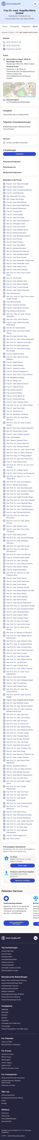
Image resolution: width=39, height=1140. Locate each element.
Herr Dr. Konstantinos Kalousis (17, 251)
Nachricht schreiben (22, 880)
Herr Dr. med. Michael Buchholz (18, 512)
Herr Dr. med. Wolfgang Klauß (17, 254)
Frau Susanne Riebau (14, 393)
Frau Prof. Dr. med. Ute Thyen (17, 792)
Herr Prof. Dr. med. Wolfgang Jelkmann (17, 542)
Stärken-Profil (6, 1065)
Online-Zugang (7, 1062)
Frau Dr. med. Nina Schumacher (18, 745)
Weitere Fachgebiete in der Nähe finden (15, 1029)
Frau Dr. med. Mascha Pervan (17, 384)
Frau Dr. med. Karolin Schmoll (17, 308)
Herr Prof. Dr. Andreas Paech (17, 470)
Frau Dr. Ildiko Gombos (14, 187)
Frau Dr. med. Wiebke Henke (17, 230)
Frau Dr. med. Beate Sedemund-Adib (20, 590)
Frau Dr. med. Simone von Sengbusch (20, 473)
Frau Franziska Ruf (13, 293)
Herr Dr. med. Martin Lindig (16, 653)
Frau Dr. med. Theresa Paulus (17, 402)
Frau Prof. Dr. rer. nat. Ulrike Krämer (19, 405)
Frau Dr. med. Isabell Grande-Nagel (19, 497)
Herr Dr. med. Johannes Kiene (17, 612)
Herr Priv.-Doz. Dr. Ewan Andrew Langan (18, 424)
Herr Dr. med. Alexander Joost (17, 263)
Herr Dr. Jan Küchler (14, 278)
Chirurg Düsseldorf (8, 965)
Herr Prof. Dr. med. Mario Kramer (18, 727)
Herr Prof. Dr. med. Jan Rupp (17, 742)
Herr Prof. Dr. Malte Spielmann (17, 345)
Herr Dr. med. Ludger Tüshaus (17, 757)
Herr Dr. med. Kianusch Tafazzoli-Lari (20, 754)
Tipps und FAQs (7, 1042)
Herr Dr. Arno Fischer (14, 239)
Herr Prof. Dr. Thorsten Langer (17, 733)
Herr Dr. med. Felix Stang (15, 751)
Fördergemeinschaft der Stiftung (12, 1098)
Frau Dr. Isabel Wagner (14, 365)
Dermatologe (6, 1026)
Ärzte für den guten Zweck (10, 1068)
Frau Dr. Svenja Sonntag (15, 399)
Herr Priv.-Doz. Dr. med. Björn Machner (17, 418)
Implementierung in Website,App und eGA (11, 1081)
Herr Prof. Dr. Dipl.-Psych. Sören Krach (18, 274)
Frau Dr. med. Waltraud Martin (17, 446)
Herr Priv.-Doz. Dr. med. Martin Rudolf (20, 606)
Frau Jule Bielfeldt (13, 437)
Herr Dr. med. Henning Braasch (18, 221)
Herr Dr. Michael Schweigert (17, 485)
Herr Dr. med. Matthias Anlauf (17, 703)
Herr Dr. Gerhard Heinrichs (16, 233)
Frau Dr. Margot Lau (13, 381)
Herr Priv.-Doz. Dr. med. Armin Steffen (17, 628)
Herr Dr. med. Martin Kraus (16, 812)
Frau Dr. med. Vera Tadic (15, 408)
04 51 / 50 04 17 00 (13, 42)
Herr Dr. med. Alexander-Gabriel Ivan (20, 260)
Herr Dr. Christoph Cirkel (15, 224)
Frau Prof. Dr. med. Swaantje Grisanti (20, 609)
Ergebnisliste (13, 32)
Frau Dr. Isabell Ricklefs (15, 354)
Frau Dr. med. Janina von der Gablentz (17, 358)
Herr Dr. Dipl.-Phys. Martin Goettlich (20, 428)
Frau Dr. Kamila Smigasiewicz (17, 371)
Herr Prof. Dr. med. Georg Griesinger (20, 538)
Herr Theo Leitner (13, 838)
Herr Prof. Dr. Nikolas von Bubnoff (19, 633)
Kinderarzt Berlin (7, 957)
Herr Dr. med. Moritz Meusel (16, 270)
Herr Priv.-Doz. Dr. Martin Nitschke (19, 453)
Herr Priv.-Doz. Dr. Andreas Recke (19, 644)
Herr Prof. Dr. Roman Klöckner (17, 443)
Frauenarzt (5, 1020)
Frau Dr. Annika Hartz (14, 411)
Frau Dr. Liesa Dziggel (14, 214)
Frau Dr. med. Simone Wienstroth (18, 603)
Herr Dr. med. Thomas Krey (16, 683)
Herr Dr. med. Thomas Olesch (17, 736)
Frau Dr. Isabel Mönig (14, 362)
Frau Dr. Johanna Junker (15, 368)
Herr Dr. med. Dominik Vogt (16, 336)
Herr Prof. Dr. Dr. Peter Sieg (16, 827)
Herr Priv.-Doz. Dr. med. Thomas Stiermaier (18, 315)
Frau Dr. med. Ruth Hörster (16, 257)
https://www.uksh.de (13, 49)
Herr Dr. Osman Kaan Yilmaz (16, 431)
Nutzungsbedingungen (9, 1118)
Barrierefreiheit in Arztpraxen (11, 1044)
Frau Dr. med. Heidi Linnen (16, 266)
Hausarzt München (8, 951)
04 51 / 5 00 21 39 (13, 46)
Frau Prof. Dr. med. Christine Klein (19, 647)
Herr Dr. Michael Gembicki (16, 248)
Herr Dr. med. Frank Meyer (16, 584)
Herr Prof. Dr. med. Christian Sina (18, 748)
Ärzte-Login (22, 865)
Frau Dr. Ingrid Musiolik (15, 193)
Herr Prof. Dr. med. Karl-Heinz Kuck (19, 459)
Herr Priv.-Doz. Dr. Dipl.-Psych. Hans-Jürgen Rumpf (20, 297)
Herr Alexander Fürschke (15, 196)
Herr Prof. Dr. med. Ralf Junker (17, 546)
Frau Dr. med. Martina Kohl (16, 535)
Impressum (5, 1113)
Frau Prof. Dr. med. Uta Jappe (17, 621)
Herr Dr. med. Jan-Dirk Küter (17, 778)
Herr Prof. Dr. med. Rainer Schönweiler (16, 799)
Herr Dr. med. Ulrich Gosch (16, 578)
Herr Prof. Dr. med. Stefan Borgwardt (20, 339)
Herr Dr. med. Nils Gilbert (15, 245)
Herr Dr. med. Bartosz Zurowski (18, 772)
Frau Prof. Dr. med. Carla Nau (17, 560)
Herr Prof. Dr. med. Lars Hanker (18, 718)
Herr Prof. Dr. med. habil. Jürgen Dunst (18, 782)
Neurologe (5, 1012)
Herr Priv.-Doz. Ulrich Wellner (17, 319)
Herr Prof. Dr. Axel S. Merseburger (19, 506)
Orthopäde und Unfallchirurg (11, 1023)
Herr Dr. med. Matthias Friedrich (18, 236)
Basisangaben (6, 1060)
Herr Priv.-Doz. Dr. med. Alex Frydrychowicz (17, 690)
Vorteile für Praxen (7, 1054)
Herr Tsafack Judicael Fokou (16, 440)
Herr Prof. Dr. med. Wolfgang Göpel (19, 680)
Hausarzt (4, 1018)
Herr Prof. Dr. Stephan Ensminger (18, 342)
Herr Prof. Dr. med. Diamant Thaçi (19, 641)
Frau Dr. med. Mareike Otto (16, 281)
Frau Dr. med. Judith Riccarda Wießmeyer (17, 323)
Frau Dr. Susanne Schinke (16, 305)
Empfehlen (19, 154)
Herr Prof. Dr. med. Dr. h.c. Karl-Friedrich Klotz (18, 574)
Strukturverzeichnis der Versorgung (13, 1078)
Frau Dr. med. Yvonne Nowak (17, 287)
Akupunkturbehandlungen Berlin (12, 983)
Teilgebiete (25, 26)
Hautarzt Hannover (8, 962)
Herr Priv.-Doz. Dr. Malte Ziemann (19, 769)
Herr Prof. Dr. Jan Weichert (16, 662)
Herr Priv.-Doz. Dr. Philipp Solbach (19, 456)
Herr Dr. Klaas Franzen (14, 242)
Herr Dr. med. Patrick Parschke (17, 290)
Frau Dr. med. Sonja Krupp (16, 677)
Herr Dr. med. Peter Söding (16, 593)
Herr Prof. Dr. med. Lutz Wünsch (18, 554)
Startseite (5, 32)
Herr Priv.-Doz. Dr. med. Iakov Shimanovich (17, 550)
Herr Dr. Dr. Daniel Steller (15, 328)
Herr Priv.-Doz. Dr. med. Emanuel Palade (18, 696)
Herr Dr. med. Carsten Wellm (17, 615)
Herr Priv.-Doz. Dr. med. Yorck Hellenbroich (17, 673)
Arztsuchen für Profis (8, 1085)
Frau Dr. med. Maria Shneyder (17, 184)
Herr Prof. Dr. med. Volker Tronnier (19, 668)
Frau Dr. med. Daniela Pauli (16, 686)
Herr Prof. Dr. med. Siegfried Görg (19, 503)
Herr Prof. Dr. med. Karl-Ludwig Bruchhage (18, 350)
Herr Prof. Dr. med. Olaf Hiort (17, 795)
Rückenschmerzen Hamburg (11, 997)
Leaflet (23, 96)
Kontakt (4, 1103)
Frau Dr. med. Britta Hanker (16, 462)
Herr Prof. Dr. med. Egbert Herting (19, 659)
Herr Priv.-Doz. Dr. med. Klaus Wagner (20, 500)
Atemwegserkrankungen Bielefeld (13, 994)
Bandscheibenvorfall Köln (10, 988)
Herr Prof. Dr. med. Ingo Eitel (17, 714)
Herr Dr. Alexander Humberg (17, 414)
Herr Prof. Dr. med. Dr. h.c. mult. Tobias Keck (18, 477)
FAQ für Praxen (6, 1057)
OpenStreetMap (31, 96)
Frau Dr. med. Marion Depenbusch (19, 775)
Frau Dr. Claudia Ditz (14, 211)
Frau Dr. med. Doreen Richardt (17, 739)
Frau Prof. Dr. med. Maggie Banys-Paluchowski (19, 637)
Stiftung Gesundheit (8, 1095)
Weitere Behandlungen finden (11, 1000)
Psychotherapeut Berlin (9, 959)
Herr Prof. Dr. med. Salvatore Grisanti (20, 491)
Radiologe (5, 1009)
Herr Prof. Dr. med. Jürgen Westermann (16, 788)
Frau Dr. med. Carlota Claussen (18, 434)
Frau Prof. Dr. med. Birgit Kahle (17, 656)
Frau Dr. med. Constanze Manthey (19, 190)
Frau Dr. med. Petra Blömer (16, 202)
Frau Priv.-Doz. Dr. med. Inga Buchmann (17, 516)
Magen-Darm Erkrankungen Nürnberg (14, 980)
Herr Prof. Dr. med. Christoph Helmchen (17, 807)
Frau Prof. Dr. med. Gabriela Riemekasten (16, 831)
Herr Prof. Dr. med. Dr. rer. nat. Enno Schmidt (20, 466)
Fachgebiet (14, 26)
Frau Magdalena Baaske (15, 377)
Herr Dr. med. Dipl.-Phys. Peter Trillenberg (18, 530)
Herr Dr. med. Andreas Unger (17, 618)
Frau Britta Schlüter (13, 302)
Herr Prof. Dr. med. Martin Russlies (19, 824)
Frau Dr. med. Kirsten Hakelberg (18, 818)
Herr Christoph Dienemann (16, 208)
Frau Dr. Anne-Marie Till (15, 396)
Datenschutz (6, 1116)
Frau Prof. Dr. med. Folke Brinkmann (19, 650)
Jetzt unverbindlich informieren (16, 923)
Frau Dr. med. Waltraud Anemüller (19, 815)
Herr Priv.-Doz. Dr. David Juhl (17, 724)
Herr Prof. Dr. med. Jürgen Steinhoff (19, 821)
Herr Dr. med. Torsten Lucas (16, 526)
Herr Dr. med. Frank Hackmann (18, 581)
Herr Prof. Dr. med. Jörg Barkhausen (19, 509)
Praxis (5, 26)
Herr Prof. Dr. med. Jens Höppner (18, 482)
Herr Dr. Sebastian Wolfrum (16, 766)
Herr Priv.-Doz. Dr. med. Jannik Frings (20, 449)
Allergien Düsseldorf (8, 991)
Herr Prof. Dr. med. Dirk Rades (17, 494)
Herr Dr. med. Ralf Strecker (16, 600)
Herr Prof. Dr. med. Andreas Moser (19, 803)
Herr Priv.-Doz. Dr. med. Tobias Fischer (17, 522)
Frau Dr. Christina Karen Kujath (17, 557)
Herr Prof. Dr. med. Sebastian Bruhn (19, 730)
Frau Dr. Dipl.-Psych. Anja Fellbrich (19, 374)
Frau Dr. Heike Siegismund (16, 835)
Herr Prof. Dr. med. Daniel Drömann (19, 706)
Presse (4, 1101)
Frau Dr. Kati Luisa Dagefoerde (17, 205)
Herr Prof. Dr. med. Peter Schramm (19, 564)
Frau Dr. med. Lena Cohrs (16, 227)
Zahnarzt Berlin (6, 954)
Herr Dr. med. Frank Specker (17, 597)
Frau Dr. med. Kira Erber (15, 217)
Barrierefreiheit (6, 1121)
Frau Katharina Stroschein (16, 311)
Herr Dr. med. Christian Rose (17, 665)
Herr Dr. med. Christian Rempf (17, 587)
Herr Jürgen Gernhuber (15, 199)
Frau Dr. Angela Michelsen (16, 570)
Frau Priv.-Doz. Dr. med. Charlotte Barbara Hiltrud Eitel (19, 710)
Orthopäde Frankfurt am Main (11, 968)
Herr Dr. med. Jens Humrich (16, 721)
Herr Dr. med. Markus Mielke (17, 284)
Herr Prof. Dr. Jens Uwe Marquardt (19, 488)
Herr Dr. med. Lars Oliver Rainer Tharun (18, 332)
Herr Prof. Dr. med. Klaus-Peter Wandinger (18, 761)
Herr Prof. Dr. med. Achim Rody (18, 624)
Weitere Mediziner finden (10, 970)
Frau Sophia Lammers (14, 390)
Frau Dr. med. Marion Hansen (17, 567)
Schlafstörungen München (10, 986)
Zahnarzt (4, 1015)
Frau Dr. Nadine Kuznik (14, 387)
